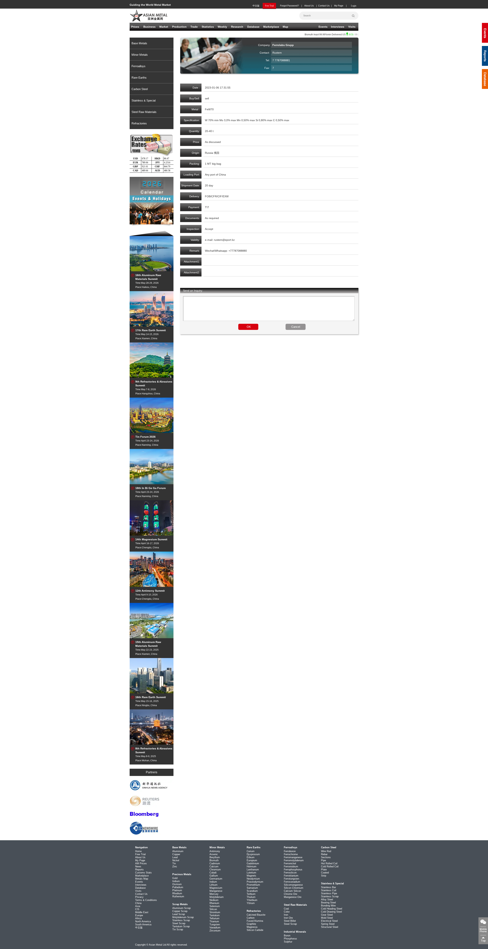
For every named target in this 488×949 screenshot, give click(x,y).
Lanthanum (253, 869)
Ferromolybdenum (294, 860)
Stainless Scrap (181, 920)
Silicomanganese (293, 884)
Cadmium (214, 863)
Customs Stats (143, 872)
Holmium (251, 866)
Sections (326, 857)
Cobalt (213, 872)
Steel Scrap (178, 923)
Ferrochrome (291, 854)
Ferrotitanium (291, 875)
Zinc (174, 866)
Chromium (215, 869)
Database (253, 26)
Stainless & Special (144, 100)
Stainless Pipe (329, 893)
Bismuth (214, 860)
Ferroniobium (291, 866)
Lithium (213, 884)
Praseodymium (255, 881)
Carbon (250, 917)
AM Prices (141, 863)
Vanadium (214, 927)
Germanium (215, 878)
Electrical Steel (329, 920)
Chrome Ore (290, 894)
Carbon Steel (140, 89)
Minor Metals (140, 54)
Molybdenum (216, 897)
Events (323, 26)
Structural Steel (329, 927)
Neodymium (253, 878)
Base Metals (139, 43)
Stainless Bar (328, 887)
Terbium (251, 894)
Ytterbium (252, 900)
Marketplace (142, 875)
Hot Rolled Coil (329, 863)
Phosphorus (290, 938)
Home (138, 851)
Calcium (213, 866)
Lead (175, 857)
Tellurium (214, 918)
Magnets (251, 875)
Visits (352, 26)
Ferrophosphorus (293, 869)
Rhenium (214, 903)
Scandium (252, 890)
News (138, 866)
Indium (213, 881)
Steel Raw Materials (144, 112)
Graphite (251, 923)
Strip (323, 875)
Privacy (139, 897)
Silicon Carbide (255, 930)
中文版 (256, 5)
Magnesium (215, 887)
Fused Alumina (255, 920)
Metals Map (141, 878)
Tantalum (214, 915)
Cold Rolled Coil (330, 866)
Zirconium (214, 930)
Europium (252, 860)
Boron (287, 935)
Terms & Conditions (146, 900)
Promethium (253, 884)
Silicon (213, 909)
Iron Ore (288, 917)
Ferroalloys (138, 66)
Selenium (214, 906)
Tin (174, 863)
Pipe (323, 860)
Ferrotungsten (291, 878)
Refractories (139, 123)
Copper (176, 854)
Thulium (251, 897)
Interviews (337, 26)
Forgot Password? (289, 5)
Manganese (215, 890)
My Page (338, 5)
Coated (325, 872)
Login (353, 5)
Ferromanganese (293, 857)
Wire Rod (326, 851)
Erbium (250, 857)
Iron (286, 914)
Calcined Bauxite (256, 914)
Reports (139, 869)
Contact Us (324, 5)
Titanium (214, 921)
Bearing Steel (328, 902)
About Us (309, 5)
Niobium (213, 900)
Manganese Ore (292, 897)
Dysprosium (253, 854)
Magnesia (252, 927)
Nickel (175, 860)
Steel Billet (290, 920)
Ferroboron (290, 851)
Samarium (252, 887)
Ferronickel (290, 863)
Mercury (213, 894)
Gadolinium (253, 863)
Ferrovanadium (292, 881)
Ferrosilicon (290, 872)
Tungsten (214, 924)
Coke (287, 911)
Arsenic (213, 854)
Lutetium (251, 872)
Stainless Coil (328, 890)
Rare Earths (139, 77)
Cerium (250, 851)
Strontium (214, 912)
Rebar (324, 854)
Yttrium (251, 903)
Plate (324, 869)
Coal (286, 908)
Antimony (214, 851)
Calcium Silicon (292, 890)
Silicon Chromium (293, 887)
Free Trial (140, 854)
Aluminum (177, 851)
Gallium (213, 875)
